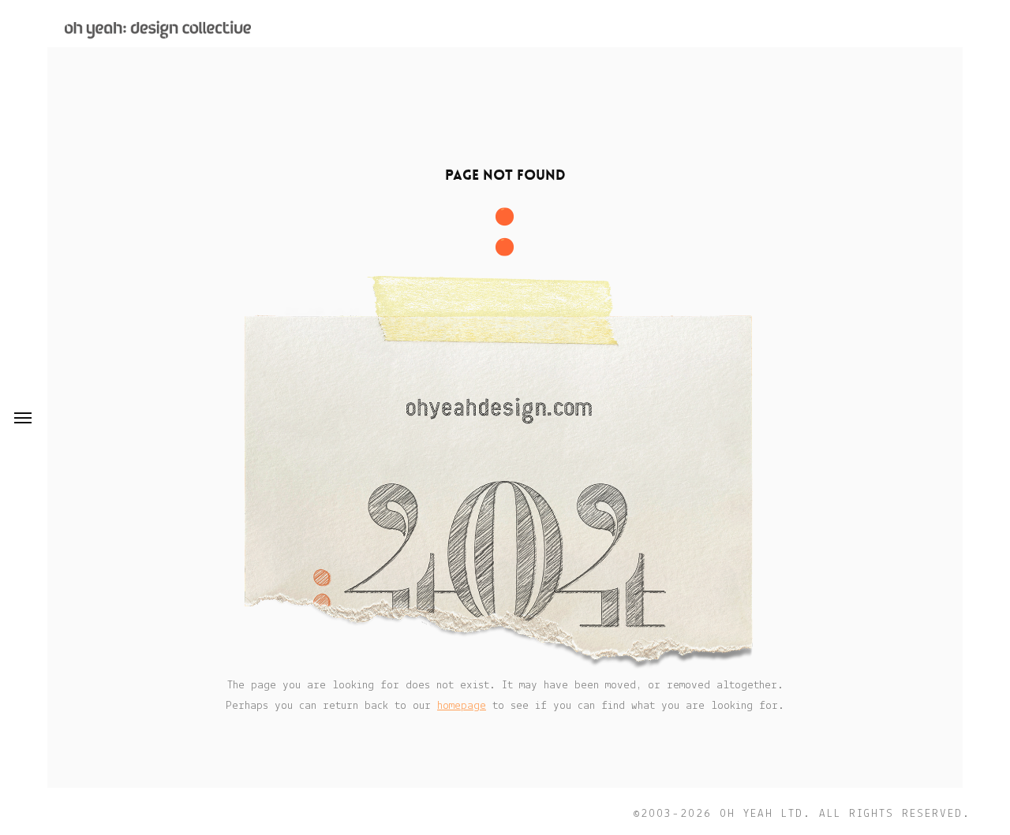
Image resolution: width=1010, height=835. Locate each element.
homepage (461, 706)
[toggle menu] (23, 418)
